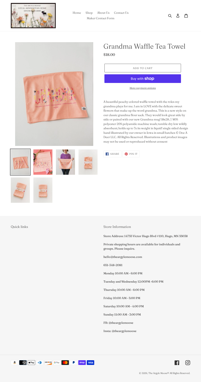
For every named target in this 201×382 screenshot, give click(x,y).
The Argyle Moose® (158, 373)
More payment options (143, 87)
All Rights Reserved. (180, 373)
